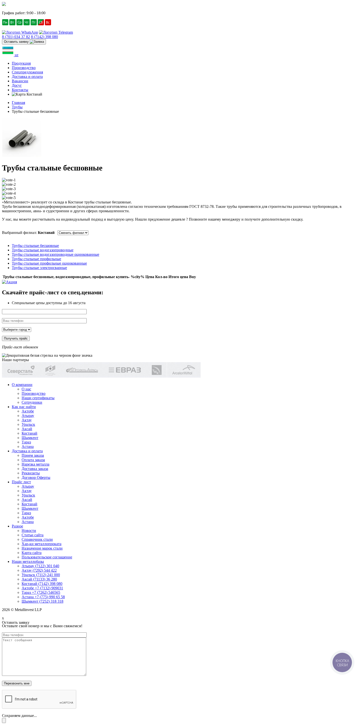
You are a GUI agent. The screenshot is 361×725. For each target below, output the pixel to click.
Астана (28, 446)
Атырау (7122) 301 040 (40, 566)
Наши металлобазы (28, 561)
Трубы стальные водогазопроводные (42, 250)
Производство (24, 68)
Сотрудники (32, 402)
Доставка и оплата (27, 76)
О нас (26, 389)
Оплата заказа (33, 460)
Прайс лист (21, 482)
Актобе (28, 411)
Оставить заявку (17, 41)
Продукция (21, 63)
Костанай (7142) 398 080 (42, 584)
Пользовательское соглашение (47, 557)
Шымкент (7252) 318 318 (42, 601)
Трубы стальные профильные (36, 259)
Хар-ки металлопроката (41, 544)
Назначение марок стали (42, 548)
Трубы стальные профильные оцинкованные (49, 263)
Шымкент (30, 438)
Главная (18, 102)
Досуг (17, 85)
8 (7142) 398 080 (44, 37)
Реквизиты (31, 473)
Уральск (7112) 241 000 (41, 575)
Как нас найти (24, 407)
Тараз (26, 442)
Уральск (28, 424)
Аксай (27, 429)
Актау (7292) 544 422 (39, 570)
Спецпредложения (27, 72)
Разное (17, 526)
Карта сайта (32, 553)
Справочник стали (37, 539)
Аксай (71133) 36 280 (39, 579)
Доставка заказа (35, 469)
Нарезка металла (35, 464)
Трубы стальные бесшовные (35, 245)
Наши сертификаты (38, 398)
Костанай (29, 433)
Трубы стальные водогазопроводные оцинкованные (55, 254)
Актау (27, 420)
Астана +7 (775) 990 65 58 (43, 597)
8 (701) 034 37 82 (16, 37)
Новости (29, 530)
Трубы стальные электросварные (39, 268)
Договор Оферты (36, 477)
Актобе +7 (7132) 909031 (42, 588)
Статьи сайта (32, 535)
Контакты (20, 90)
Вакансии (20, 81)
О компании (22, 385)
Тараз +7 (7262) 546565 (41, 592)
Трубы (17, 107)
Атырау (28, 415)
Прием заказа (33, 455)
